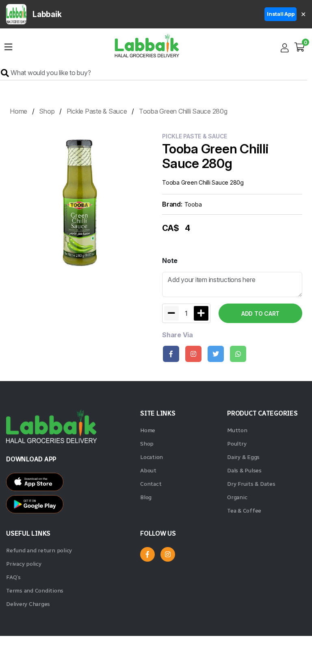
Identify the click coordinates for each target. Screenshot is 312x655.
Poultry (236, 443)
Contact (150, 483)
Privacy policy (23, 563)
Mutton (237, 430)
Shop (46, 111)
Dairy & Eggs (243, 457)
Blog (146, 497)
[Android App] (69, 484)
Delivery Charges (28, 604)
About (148, 470)
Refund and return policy (39, 550)
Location (151, 457)
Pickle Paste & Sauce (97, 111)
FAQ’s (13, 577)
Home (18, 111)
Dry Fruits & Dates (251, 483)
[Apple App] (69, 506)
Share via (177, 335)
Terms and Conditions (34, 590)
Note (170, 260)
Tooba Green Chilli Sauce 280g (183, 111)
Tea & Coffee (244, 510)
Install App (280, 14)
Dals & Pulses (244, 470)
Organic (237, 497)
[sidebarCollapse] (8, 45)
